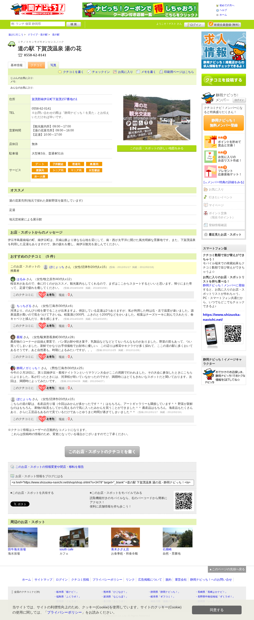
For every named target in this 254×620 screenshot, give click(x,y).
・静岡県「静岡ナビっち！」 (164, 591)
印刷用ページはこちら (179, 72)
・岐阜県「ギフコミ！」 (161, 596)
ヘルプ (223, 10)
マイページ (216, 205)
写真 (53, 65)
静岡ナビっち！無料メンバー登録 (224, 122)
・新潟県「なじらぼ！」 (114, 596)
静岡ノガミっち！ (28, 368)
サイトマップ (43, 579)
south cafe (66, 549)
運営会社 (181, 579)
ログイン (194, 24)
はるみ (21, 279)
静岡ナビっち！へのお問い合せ (211, 579)
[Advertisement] (223, 464)
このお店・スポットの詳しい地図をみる (157, 148)
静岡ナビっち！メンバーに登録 (224, 285)
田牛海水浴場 (17, 549)
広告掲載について (150, 579)
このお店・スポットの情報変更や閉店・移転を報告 (49, 467)
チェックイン (101, 72)
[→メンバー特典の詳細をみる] (224, 182)
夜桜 (20, 337)
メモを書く (148, 72)
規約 (168, 579)
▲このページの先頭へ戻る (227, 569)
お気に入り (125, 72)
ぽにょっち (56, 267)
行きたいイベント (221, 197)
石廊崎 (167, 549)
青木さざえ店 (120, 549)
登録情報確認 (218, 225)
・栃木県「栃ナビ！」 (66, 591)
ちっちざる (24, 306)
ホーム (223, 14)
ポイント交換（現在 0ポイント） (222, 215)
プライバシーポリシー (107, 579)
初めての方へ (227, 5)
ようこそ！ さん (169, 23)
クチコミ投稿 (80, 579)
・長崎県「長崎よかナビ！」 (211, 591)
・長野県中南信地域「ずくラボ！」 (215, 596)
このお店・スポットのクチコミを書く (102, 451)
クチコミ (36, 65)
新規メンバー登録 (224, 24)
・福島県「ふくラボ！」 (67, 596)
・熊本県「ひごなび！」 (114, 591)
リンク (130, 579)
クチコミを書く (73, 72)
